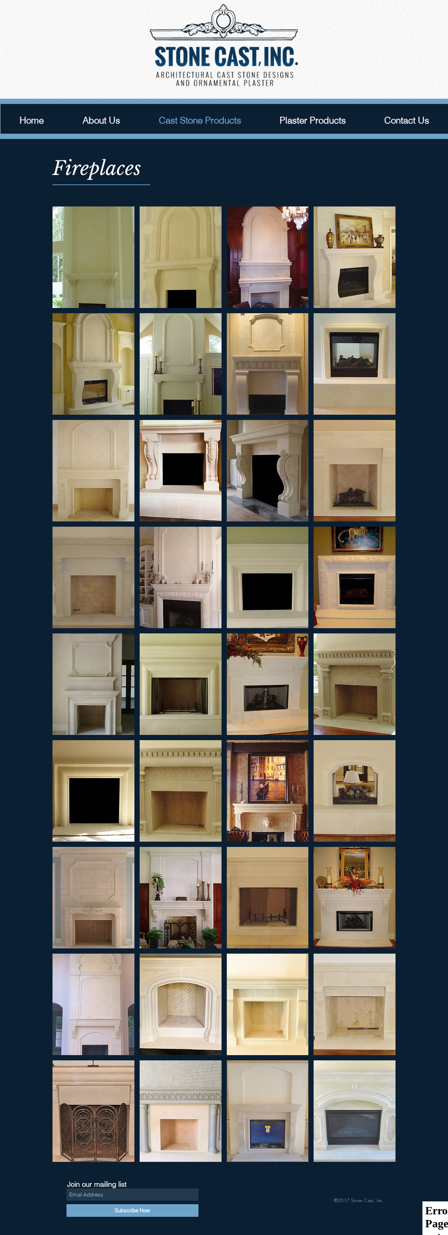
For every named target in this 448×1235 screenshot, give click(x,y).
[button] (93, 257)
